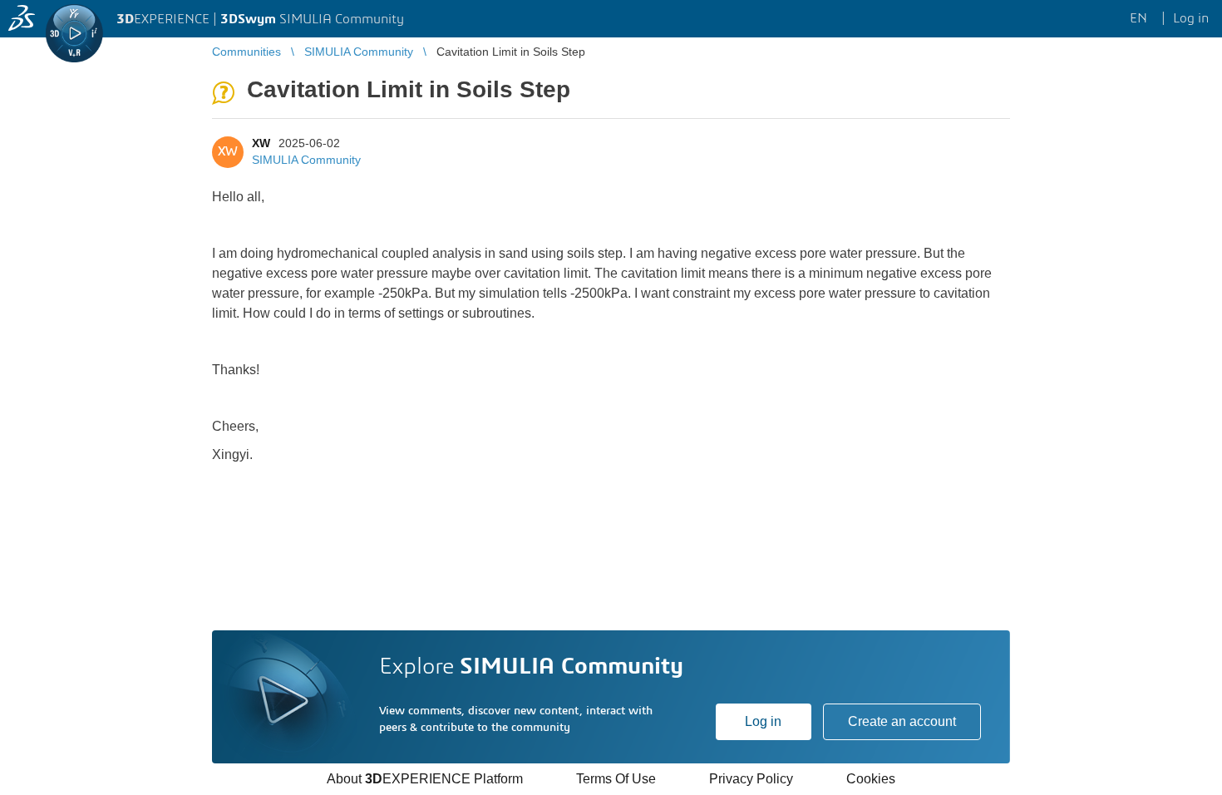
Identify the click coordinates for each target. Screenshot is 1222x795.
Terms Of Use (616, 779)
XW (261, 143)
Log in (763, 721)
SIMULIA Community (306, 159)
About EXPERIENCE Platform (425, 779)
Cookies (870, 779)
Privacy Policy (751, 779)
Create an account (902, 721)
